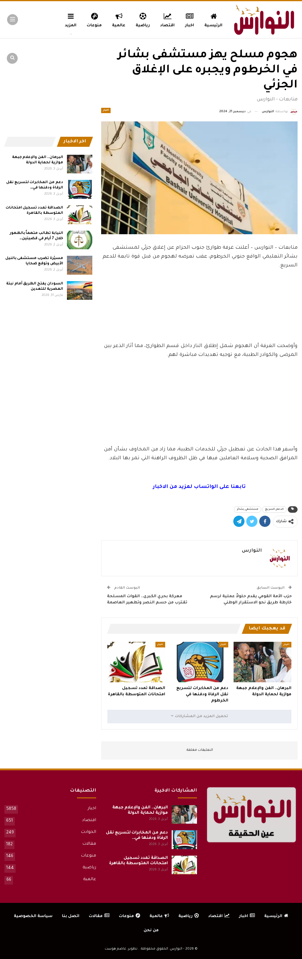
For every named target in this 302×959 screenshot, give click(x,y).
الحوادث (88, 832)
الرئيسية (213, 25)
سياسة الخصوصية (33, 916)
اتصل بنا (70, 916)
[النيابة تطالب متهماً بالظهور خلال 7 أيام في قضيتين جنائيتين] (79, 240)
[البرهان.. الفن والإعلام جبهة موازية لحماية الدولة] (262, 662)
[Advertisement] (199, 326)
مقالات (89, 844)
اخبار (189, 25)
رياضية (143, 25)
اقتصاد (167, 25)
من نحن (151, 930)
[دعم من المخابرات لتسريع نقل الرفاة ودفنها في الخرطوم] (199, 662)
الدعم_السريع (274, 509)
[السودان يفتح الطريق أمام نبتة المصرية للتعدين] (79, 290)
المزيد (70, 25)
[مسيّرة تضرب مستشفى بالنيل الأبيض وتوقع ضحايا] (79, 265)
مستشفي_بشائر (247, 509)
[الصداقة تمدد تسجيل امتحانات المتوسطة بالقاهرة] (136, 662)
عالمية (118, 25)
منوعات (94, 25)
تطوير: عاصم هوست (121, 949)
